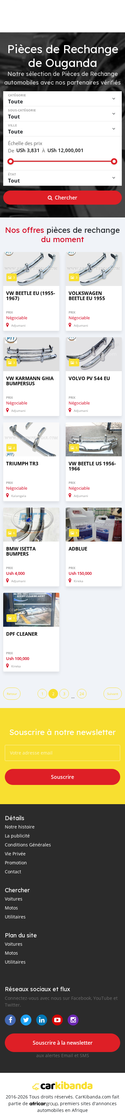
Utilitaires (15, 917)
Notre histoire (20, 827)
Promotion (16, 863)
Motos (11, 908)
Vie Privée (15, 854)
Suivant (112, 694)
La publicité (17, 836)
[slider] (10, 161)
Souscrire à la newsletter (63, 1042)
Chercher (66, 197)
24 (81, 693)
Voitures (13, 899)
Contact (13, 872)
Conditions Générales (28, 845)
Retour (12, 694)
